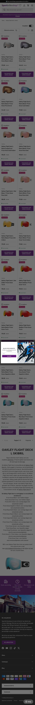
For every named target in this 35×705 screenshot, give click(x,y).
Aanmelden (9, 356)
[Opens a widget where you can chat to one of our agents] (28, 702)
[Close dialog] (33, 343)
